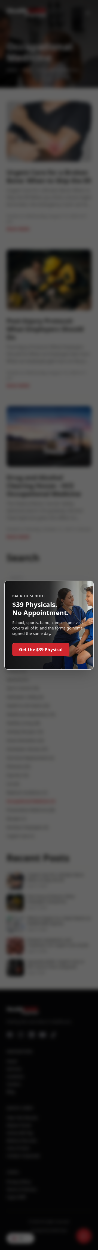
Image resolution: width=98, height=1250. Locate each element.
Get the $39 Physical (41, 650)
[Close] (85, 589)
